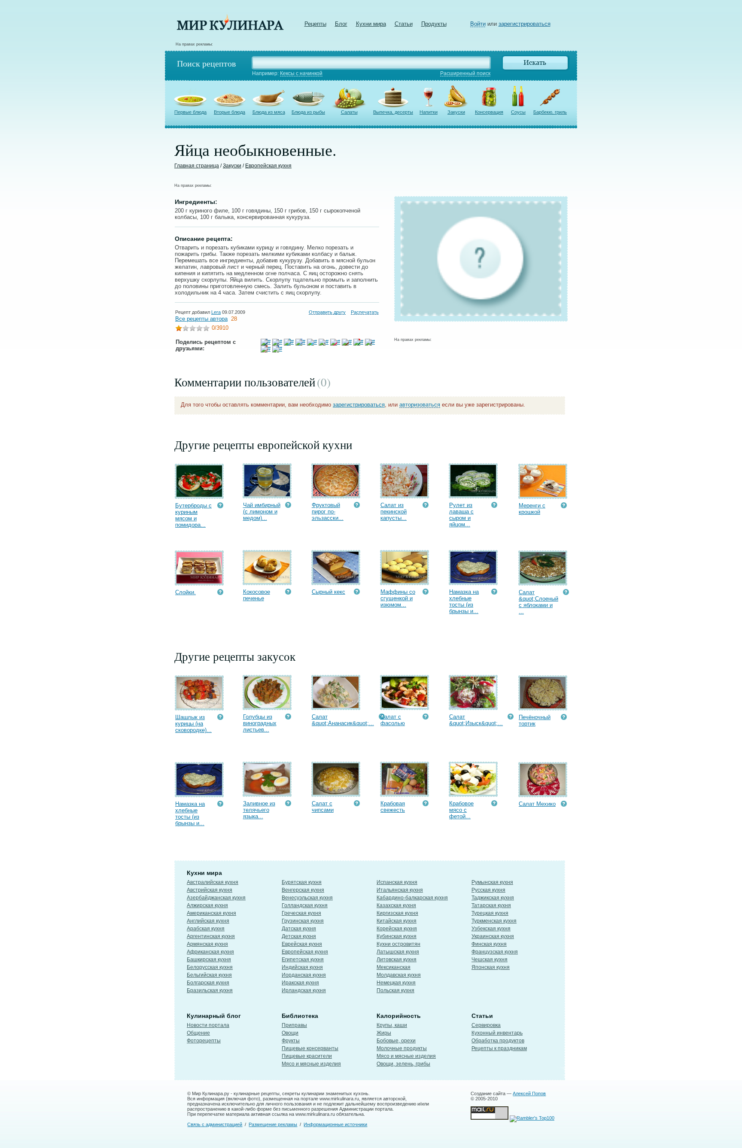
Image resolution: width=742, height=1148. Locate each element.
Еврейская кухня (302, 944)
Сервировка (486, 1025)
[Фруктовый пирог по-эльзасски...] (336, 494)
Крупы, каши (392, 1025)
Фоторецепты (204, 1041)
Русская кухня (488, 890)
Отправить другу (327, 312)
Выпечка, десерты (393, 112)
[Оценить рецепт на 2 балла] (185, 329)
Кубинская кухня (397, 936)
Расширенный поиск (465, 73)
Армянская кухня (207, 944)
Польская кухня (395, 990)
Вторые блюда (229, 112)
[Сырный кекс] (336, 581)
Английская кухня (208, 921)
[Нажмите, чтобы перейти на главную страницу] (230, 28)
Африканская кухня (210, 952)
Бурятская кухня (302, 882)
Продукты (434, 24)
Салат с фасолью (392, 720)
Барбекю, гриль (550, 112)
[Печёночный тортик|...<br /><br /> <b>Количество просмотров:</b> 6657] (564, 718)
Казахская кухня (396, 905)
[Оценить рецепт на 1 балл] (178, 329)
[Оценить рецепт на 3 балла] (192, 329)
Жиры (384, 1033)
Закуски (456, 112)
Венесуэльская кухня (307, 898)
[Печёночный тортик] (543, 706)
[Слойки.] (199, 581)
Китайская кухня (397, 921)
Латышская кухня (398, 952)
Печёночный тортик (534, 720)
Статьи (404, 24)
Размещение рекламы (273, 1124)
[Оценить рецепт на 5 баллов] (206, 329)
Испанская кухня (397, 882)
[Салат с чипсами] (336, 793)
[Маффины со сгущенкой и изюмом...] (404, 581)
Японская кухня (490, 967)
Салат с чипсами (323, 806)
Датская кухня (299, 929)
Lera (216, 312)
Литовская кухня (397, 960)
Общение (198, 1033)
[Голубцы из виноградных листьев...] (267, 706)
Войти (478, 24)
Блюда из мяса (268, 112)
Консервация (489, 112)
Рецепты (315, 24)
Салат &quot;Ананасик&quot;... (343, 720)
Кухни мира (371, 24)
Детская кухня (299, 936)
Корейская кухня (397, 929)
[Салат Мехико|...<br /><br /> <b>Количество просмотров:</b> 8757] (564, 805)
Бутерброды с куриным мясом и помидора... (193, 515)
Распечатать (365, 312)
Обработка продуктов (497, 1041)
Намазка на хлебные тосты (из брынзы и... (464, 601)
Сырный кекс (328, 592)
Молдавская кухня (399, 975)
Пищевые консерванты (310, 1048)
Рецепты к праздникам (499, 1048)
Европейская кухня (268, 166)
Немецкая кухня (396, 983)
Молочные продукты (402, 1048)
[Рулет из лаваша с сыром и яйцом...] (473, 494)
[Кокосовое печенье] (267, 581)
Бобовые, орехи (396, 1041)
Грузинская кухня (303, 921)
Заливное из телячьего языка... (259, 810)
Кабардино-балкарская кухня (412, 898)
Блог (341, 24)
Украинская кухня (492, 936)
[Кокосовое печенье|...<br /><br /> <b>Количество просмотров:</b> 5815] (288, 592)
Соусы (518, 112)
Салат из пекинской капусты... (393, 511)
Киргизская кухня (397, 913)
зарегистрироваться (524, 24)
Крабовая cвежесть (392, 806)
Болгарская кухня (208, 983)
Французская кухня (494, 952)
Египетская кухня (303, 960)
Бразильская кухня (210, 990)
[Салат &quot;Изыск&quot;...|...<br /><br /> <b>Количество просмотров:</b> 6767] (511, 717)
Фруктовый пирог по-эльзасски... (328, 511)
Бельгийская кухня (209, 975)
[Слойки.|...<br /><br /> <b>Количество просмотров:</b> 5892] (220, 593)
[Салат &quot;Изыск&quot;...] (473, 706)
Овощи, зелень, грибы (403, 1064)
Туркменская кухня (494, 921)
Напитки (429, 112)
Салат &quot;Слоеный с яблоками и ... (538, 602)
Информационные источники (335, 1124)
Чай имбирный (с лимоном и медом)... (261, 511)
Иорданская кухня (304, 975)
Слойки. (185, 592)
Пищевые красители (307, 1056)
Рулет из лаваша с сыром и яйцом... (461, 515)
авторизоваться (419, 404)
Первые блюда (190, 112)
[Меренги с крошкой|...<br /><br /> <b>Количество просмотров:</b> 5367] (564, 506)
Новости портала (208, 1025)
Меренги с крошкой (532, 508)
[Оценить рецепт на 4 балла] (199, 329)
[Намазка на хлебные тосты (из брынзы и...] (473, 581)
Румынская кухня (492, 882)
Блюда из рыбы (308, 112)
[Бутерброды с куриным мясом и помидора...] (199, 495)
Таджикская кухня (492, 898)
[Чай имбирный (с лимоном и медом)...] (267, 494)
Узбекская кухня (491, 929)
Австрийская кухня (209, 890)
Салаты (349, 112)
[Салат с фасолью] (404, 706)
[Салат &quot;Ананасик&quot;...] (336, 706)
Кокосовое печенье (256, 595)
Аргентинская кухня (211, 936)
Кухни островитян (398, 944)
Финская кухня (489, 944)
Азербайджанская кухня (216, 898)
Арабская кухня (206, 929)
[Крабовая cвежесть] (404, 793)
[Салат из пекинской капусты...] (404, 494)
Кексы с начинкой (301, 73)
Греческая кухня (301, 913)
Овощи (290, 1033)
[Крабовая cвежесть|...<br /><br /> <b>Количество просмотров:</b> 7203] (426, 804)
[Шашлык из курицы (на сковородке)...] (199, 706)
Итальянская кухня (400, 890)
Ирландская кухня (304, 990)
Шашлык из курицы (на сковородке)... (193, 723)
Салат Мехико (537, 804)
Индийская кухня (302, 967)
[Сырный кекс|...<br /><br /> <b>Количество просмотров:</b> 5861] (357, 592)
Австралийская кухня (212, 882)
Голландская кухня (305, 905)
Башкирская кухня (209, 960)
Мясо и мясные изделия (311, 1064)
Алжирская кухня (207, 905)
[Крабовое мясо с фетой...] (473, 793)
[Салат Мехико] (543, 793)
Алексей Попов (529, 1093)
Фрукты (291, 1041)
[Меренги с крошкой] (543, 495)
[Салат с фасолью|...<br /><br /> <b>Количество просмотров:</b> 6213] (426, 717)
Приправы (294, 1025)
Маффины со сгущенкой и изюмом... (397, 598)
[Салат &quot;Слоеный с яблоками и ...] (543, 581)
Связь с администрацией (214, 1124)
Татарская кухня (491, 905)
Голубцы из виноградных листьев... (260, 723)
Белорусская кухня (210, 967)
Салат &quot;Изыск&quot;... (476, 720)
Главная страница (196, 166)
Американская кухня (211, 913)
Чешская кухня (489, 960)
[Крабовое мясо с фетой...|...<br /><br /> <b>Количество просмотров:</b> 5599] (494, 804)
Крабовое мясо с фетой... (461, 810)
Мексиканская (394, 967)
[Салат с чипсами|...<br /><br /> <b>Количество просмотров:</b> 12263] (357, 804)
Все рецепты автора (201, 319)
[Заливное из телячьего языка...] (267, 793)
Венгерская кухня (303, 890)
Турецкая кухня (489, 913)
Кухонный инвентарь (497, 1033)
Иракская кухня (300, 983)
